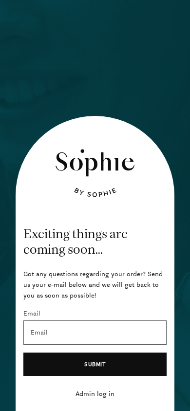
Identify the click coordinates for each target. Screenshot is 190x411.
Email (31, 313)
